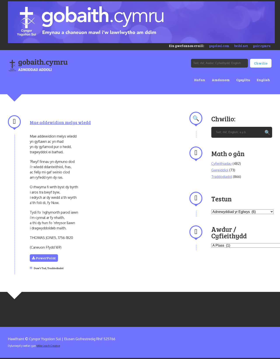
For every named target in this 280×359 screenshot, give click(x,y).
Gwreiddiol (219, 170)
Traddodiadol (55, 268)
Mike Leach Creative (48, 345)
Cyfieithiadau (221, 163)
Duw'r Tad (40, 268)
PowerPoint (45, 258)
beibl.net (241, 46)
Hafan (199, 79)
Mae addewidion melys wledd (60, 122)
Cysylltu (243, 79)
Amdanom (221, 79)
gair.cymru (261, 46)
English (263, 79)
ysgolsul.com (219, 46)
